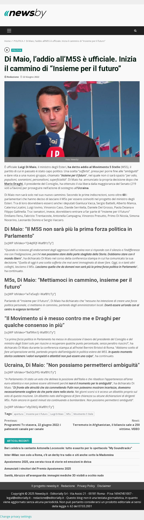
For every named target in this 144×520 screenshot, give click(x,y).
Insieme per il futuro (37, 414)
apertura (18, 414)
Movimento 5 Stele (83, 414)
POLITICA (16, 50)
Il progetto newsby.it (45, 486)
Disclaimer (104, 486)
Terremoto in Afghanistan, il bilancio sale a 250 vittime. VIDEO (106, 425)
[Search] (135, 30)
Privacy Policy (86, 486)
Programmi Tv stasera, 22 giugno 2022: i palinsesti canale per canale (32, 425)
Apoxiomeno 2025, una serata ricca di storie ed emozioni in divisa (47, 461)
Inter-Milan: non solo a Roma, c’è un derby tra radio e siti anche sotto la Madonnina (59, 455)
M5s (68, 414)
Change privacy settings (16, 516)
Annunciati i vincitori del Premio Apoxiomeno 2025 (37, 468)
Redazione (13, 76)
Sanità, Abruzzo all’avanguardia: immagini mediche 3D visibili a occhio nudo (54, 475)
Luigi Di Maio (57, 414)
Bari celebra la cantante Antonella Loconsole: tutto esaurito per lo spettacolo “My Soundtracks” (68, 448)
